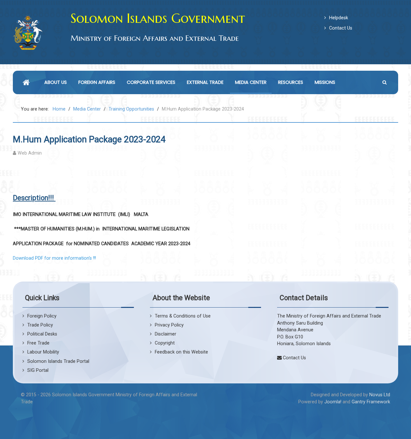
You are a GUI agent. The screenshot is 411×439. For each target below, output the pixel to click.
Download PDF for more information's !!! (54, 258)
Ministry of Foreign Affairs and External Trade (155, 38)
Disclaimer (165, 334)
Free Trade (38, 343)
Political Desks (42, 334)
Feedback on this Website (181, 352)
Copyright (165, 343)
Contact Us (340, 28)
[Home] (28, 82)
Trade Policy (40, 325)
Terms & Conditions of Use (183, 316)
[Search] (385, 82)
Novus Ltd (379, 395)
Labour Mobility (43, 352)
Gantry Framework (371, 402)
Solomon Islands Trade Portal (58, 361)
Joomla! (332, 402)
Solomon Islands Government (158, 18)
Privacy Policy (169, 325)
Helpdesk (338, 18)
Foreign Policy (42, 316)
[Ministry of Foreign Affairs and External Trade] (27, 32)
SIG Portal (37, 370)
